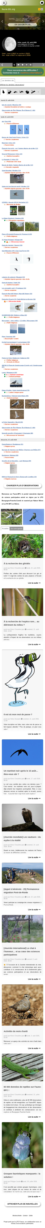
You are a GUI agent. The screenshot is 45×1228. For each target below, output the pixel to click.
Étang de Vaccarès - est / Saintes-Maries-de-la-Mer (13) (20, 148)
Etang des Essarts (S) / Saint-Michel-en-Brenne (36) (19, 299)
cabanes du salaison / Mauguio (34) (13, 277)
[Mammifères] (10, 92)
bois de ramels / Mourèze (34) (11, 105)
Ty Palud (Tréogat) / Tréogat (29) (12, 240)
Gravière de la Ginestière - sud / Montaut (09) (16, 461)
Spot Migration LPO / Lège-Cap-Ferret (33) (15, 251)
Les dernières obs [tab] (8, 80)
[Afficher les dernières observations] (12, 85)
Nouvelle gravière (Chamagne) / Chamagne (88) (17, 433)
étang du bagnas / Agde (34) (11, 283)
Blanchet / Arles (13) (8, 143)
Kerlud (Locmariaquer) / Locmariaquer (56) (16, 342)
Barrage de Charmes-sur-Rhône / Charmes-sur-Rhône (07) (21, 450)
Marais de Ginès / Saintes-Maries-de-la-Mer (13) (17, 165)
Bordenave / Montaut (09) (10, 455)
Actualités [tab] (5, 528)
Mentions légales (17, 1215)
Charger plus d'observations (22, 486)
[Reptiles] (21, 92)
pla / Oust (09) (6, 121)
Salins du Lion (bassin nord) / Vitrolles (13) (15, 186)
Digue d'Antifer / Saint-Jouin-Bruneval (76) (15, 390)
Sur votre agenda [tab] (16, 528)
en (41, 9)
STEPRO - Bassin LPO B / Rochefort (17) (15, 202)
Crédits (31, 1215)
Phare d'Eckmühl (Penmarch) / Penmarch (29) (17, 234)
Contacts (25, 1215)
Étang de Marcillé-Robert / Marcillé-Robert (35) (17, 294)
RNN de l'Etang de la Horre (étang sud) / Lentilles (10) (19, 477)
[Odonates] (33, 92)
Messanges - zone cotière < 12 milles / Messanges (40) (20, 321)
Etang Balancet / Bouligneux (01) (12, 444)
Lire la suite (33, 583)
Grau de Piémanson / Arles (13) (12, 154)
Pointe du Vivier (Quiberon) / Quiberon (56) (15, 358)
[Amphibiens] (27, 92)
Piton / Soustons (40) (8, 336)
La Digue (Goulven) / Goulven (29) (13, 218)
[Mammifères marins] (15, 92)
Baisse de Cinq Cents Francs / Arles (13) (15, 137)
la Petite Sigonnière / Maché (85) (12, 422)
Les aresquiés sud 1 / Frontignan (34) (14, 288)
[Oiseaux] (4, 92)
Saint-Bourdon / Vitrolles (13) (11, 170)
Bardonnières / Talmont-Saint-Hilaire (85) (15, 396)
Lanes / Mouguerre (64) (9, 372)
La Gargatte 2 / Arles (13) (10, 159)
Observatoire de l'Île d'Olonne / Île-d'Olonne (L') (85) (18, 110)
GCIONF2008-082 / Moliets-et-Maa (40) (14, 315)
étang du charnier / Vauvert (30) (12, 245)
